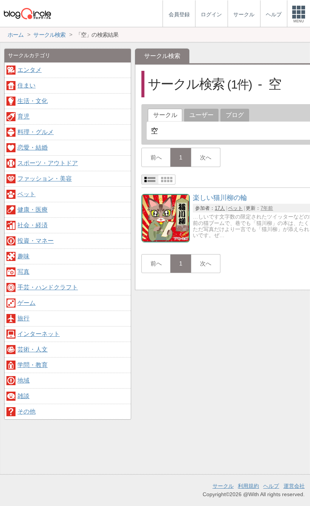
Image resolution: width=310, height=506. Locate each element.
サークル (223, 486)
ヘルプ (271, 486)
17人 (220, 208)
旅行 (23, 318)
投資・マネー (35, 240)
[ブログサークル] (27, 13)
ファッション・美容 (44, 178)
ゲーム (26, 303)
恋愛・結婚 (32, 147)
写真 (23, 272)
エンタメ (29, 70)
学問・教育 (32, 365)
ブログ (235, 115)
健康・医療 (32, 209)
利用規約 (248, 486)
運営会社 (294, 486)
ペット (235, 208)
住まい (26, 85)
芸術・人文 (32, 349)
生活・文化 (32, 101)
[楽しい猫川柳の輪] (165, 240)
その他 (26, 411)
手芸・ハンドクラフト (47, 287)
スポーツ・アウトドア (47, 163)
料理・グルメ (35, 132)
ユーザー (201, 115)
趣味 (23, 256)
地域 (23, 380)
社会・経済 (32, 225)
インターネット (38, 334)
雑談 (23, 396)
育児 (23, 116)
